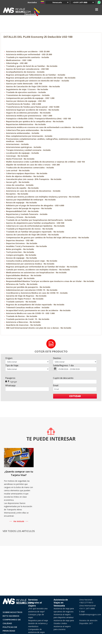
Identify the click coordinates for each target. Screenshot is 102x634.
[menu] (96, 9)
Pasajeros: (10, 378)
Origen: (9, 358)
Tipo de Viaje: (12, 365)
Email (55, 385)
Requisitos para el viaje (38, 620)
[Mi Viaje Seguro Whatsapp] (99, 2)
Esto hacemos (11, 616)
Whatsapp (10, 385)
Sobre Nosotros (12, 612)
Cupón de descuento (63, 378)
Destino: (57, 358)
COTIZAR (75, 396)
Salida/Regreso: (63, 365)
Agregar (13, 381)
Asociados (32, 2)
